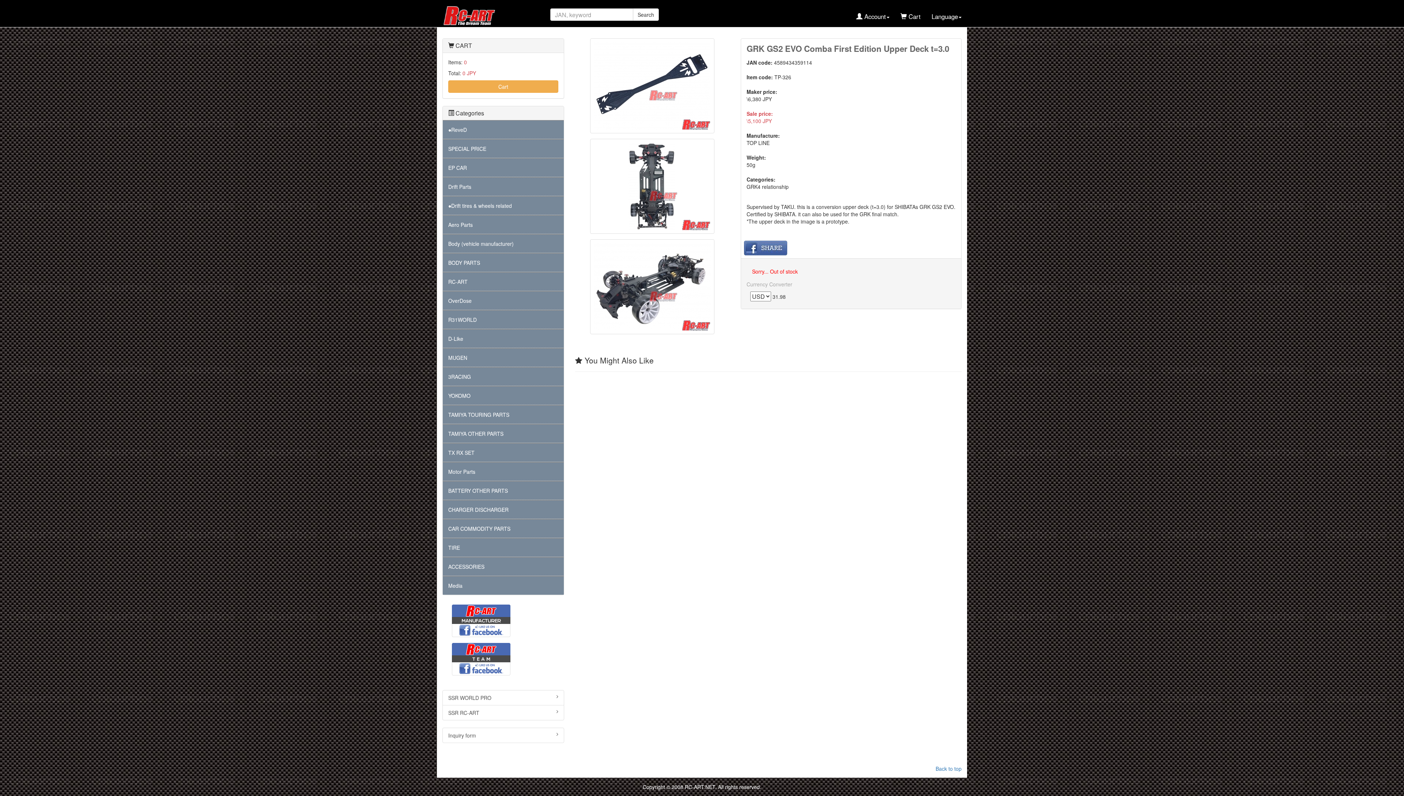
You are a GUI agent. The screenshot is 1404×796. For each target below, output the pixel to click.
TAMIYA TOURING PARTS (478, 414)
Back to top (949, 768)
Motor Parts (461, 471)
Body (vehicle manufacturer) (481, 243)
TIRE (454, 547)
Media (455, 585)
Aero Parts (460, 224)
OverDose (460, 300)
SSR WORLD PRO (469, 697)
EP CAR (457, 167)
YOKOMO (459, 395)
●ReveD (457, 129)
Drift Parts (459, 186)
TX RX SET (461, 452)
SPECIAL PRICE (467, 148)
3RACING (459, 376)
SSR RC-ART (463, 712)
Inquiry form (462, 735)
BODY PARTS (464, 262)
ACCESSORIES (466, 566)
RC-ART (458, 281)
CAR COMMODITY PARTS (479, 528)
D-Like (455, 338)
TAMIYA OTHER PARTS (475, 433)
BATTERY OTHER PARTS (478, 490)
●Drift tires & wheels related (480, 205)
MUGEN (457, 357)
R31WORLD (462, 319)
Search (646, 14)
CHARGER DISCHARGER (478, 509)
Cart (503, 86)
